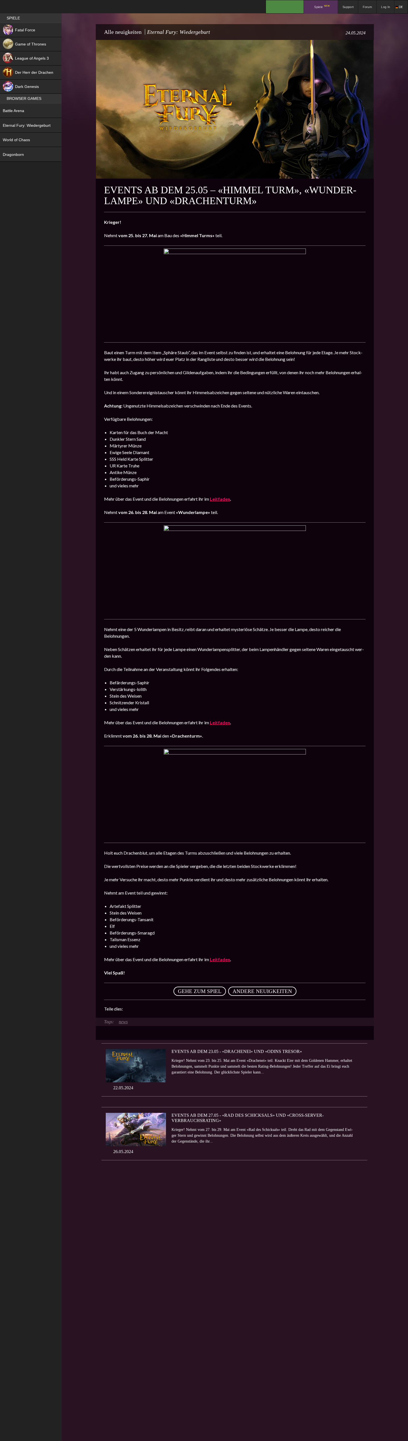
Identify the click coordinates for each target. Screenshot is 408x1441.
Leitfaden (220, 499)
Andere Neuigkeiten (262, 991)
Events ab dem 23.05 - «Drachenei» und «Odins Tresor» (237, 1051)
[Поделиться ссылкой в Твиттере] (178, 1008)
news (123, 1021)
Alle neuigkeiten (123, 32)
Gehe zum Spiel (199, 991)
